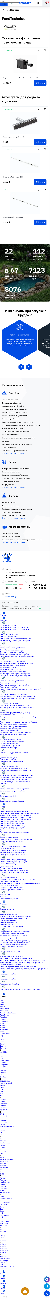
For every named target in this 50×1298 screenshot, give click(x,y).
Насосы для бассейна (8, 625)
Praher (2, 1190)
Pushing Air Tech (6, 1192)
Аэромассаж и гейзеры (8, 748)
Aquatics (3, 1025)
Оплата (15, 606)
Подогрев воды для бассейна (11, 646)
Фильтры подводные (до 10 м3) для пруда (15, 820)
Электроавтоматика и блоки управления (15, 789)
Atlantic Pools (5, 1034)
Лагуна (2, 1263)
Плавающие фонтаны (8, 920)
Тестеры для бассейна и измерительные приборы (18, 717)
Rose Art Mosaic (6, 1199)
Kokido (2, 1145)
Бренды (24, 606)
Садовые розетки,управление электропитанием (18, 879)
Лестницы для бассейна (9, 683)
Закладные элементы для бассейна (13, 694)
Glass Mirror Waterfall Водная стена (13, 934)
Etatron (2, 1093)
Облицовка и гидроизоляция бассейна (14, 753)
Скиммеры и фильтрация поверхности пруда (16, 818)
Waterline (3, 1246)
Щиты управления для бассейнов (12, 791)
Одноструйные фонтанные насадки (13, 944)
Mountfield (4, 1168)
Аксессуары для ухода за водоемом (13, 855)
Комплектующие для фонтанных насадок (15, 938)
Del (1, 1075)
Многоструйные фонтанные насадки (13, 940)
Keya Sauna (4, 1141)
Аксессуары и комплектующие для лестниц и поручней (20, 689)
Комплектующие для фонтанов (11, 956)
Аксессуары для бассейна (9, 730)
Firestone (3, 1104)
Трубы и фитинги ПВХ (8, 796)
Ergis (2, 1089)
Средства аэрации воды (9, 837)
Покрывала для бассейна (9, 984)
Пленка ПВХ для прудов (8, 864)
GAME (2, 1114)
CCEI (1, 1054)
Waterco (3, 1244)
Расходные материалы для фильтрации (14, 832)
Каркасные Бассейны (8, 979)
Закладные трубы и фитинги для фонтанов (16, 958)
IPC (1, 1135)
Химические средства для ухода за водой (15, 713)
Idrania (2, 1131)
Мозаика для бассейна (8, 757)
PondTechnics (5, 1182)
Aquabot (3, 1019)
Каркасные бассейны (8, 974)
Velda (2, 1238)
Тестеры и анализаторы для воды (12, 852)
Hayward (3, 1120)
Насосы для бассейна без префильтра (14, 629)
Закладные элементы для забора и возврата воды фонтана (22, 960)
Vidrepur (3, 1240)
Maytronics (4, 1161)
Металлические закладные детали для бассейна (18, 696)
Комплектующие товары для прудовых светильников (20, 883)
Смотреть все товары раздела (13, 453)
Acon (2, 1003)
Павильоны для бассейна (9, 766)
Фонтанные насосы (7, 909)
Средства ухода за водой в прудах (13, 846)
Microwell (3, 1166)
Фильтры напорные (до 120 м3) (11, 822)
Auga (2, 1036)
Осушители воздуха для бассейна (12, 801)
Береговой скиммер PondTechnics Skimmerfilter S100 (23, 78)
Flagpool (3, 1106)
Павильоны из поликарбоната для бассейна (16, 770)
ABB (1, 1001)
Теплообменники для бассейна (11, 650)
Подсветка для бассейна (9, 703)
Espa (2, 1091)
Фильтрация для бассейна (9, 634)
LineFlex (3, 1151)
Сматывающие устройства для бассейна (15, 782)
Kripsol (2, 1147)
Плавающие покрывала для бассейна (14, 780)
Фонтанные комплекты (8, 922)
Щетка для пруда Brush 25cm (15, 137)
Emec (2, 1087)
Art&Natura (4, 1029)
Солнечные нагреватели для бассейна (14, 654)
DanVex (3, 1073)
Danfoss (3, 1071)
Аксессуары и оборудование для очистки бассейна (19, 722)
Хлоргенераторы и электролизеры (13, 672)
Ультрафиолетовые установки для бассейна (16, 663)
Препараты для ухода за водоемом (13, 850)
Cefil (1, 1056)
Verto (39, 608)
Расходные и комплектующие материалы (15, 676)
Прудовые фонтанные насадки (11, 946)
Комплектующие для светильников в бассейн (17, 708)
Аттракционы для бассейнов (10, 739)
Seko (2, 1211)
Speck (2, 1219)
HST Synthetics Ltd (7, 1126)
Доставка (5, 606)
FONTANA (3, 1110)
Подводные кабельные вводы (11, 965)
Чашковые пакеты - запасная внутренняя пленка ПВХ (20, 989)
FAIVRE (2, 1102)
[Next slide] (29, 367)
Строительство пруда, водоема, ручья (14, 860)
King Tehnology (5, 1143)
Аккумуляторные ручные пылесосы (13, 734)
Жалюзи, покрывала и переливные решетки (16, 775)
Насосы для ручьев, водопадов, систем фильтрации (19, 813)
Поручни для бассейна (8, 687)
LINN (2, 1153)
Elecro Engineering (6, 1083)
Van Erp (2, 1236)
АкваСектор (4, 1256)
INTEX (2, 1133)
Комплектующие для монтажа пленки (14, 872)
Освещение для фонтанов (10, 951)
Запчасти (3, 784)
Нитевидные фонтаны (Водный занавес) (15, 942)
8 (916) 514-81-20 (37, 588)
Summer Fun (4, 1223)
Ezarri (2, 1095)
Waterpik (3, 1248)
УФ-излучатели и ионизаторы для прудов (15, 815)
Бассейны (3, 620)
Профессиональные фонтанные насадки (15, 932)
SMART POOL (4, 1215)
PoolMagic (3, 1188)
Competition (4, 1065)
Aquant (2, 1023)
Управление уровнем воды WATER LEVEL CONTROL (18, 967)
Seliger (2, 1213)
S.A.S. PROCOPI (5, 1203)
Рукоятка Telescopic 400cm (14, 177)
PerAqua (3, 1180)
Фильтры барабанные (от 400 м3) (12, 826)
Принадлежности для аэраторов (12, 841)
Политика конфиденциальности (21, 608)
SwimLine (3, 1225)
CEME (2, 1058)
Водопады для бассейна (9, 744)
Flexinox (3, 1108)
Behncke (3, 1044)
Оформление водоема (8, 877)
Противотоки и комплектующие (12, 742)
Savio (2, 1207)
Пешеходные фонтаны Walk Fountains (14, 918)
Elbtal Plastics (5, 1081)
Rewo (2, 1197)
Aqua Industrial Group (8, 1013)
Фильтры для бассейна (8, 637)
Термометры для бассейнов (10, 728)
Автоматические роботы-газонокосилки (15, 732)
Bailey (2, 1040)
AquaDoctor (4, 1021)
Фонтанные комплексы (8, 914)
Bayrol (2, 1042)
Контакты (34, 606)
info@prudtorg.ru (11, 597)
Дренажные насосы (7, 830)
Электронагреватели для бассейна (13, 648)
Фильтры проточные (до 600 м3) (12, 824)
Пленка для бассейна (8, 755)
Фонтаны (3, 904)
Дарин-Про (4, 1261)
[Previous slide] (21, 367)
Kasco (2, 1139)
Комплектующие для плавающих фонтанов (16, 916)
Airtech (2, 1007)
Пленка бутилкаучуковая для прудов (13, 862)
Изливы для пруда (6, 866)
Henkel (2, 1124)
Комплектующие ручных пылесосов (13, 726)
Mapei (2, 1157)
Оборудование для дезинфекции (12, 661)
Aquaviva (3, 1027)
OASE (2, 1174)
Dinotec (3, 1077)
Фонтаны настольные (8, 925)
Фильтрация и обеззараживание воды (14, 811)
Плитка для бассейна (8, 759)
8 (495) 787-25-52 (37, 585)
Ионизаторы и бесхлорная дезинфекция (15, 674)
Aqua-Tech (4, 1017)
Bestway (3, 1046)
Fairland (3, 1100)
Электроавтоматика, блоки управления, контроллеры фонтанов (24, 969)
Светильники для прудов (9, 881)
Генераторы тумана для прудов (11, 888)
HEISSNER (3, 1122)
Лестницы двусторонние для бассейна (14, 685)
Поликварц (4, 1269)
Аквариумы (4, 897)
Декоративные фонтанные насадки (13, 936)
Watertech (4, 1250)
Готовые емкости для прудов (11, 868)
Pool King (3, 1186)
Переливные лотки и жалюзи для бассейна (16, 777)
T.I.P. (1, 1230)
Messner (3, 1164)
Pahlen (2, 1178)
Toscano (3, 1232)
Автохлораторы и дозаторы (10, 669)
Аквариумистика (6, 895)
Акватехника (5, 1258)
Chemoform (4, 1060)
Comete (3, 1062)
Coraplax (3, 1066)
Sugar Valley (4, 1221)
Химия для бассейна (7, 715)
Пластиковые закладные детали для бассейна (17, 698)
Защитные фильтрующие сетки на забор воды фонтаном (21, 963)
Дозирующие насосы (8, 667)
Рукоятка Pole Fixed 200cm (13, 217)
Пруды (2, 806)
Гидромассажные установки (10, 746)
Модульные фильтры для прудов (12, 828)
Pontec (2, 1184)
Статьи (4, 608)
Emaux (2, 1085)
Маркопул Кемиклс (7, 1267)
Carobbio (3, 1052)
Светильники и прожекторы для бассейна (15, 705)
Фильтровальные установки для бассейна (15, 639)
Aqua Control (4, 1009)
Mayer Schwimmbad (7, 1159)
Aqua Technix (4, 1015)
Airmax (2, 1005)
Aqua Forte (4, 1011)
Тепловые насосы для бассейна (12, 652)
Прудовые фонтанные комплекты (12, 890)
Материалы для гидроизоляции (11, 761)
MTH (1, 1170)
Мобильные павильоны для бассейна (13, 768)
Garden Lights (5, 1116)
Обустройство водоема (9, 885)
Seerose (3, 1209)
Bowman (3, 1048)
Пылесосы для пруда (7, 848)
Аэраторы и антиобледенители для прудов (16, 839)
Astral (2, 1031)
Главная (3, 615)
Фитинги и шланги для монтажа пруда (14, 870)
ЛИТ (1, 1265)
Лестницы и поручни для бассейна (12, 681)
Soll (1, 1217)
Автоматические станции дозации (12, 665)
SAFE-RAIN (4, 1205)
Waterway (3, 1252)
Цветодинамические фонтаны (11, 926)
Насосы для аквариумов (9, 899)
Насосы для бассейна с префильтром (14, 627)
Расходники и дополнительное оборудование (17, 656)
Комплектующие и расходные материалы (15, 641)
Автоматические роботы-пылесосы (13, 724)
